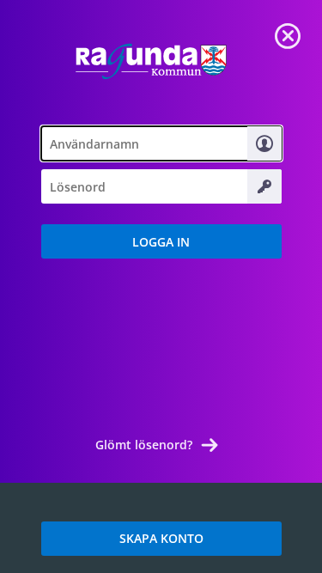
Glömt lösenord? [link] (143, 444)
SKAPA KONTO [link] (161, 538)
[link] (287, 34)
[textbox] (161, 143)
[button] (161, 241)
